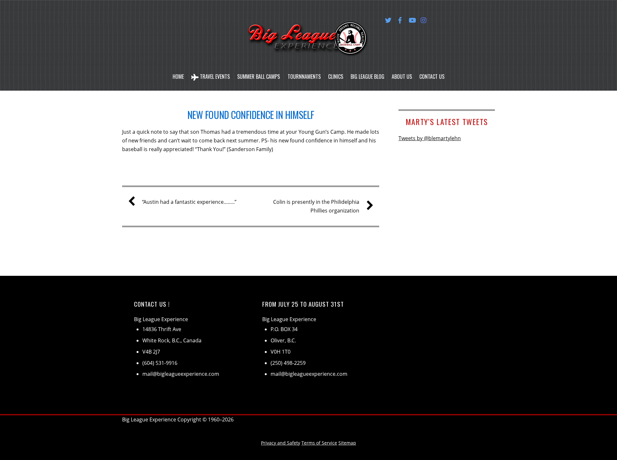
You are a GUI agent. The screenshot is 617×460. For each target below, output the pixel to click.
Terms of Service (319, 443)
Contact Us (431, 76)
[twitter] (388, 19)
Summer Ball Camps (258, 76)
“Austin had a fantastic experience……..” (189, 201)
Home (178, 76)
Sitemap (347, 443)
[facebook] (400, 19)
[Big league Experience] (308, 48)
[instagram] (423, 19)
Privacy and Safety (280, 443)
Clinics (335, 76)
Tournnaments (304, 76)
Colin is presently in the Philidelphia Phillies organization (316, 206)
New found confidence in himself (250, 114)
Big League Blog (367, 76)
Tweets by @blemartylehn (429, 138)
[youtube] (411, 19)
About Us (402, 76)
